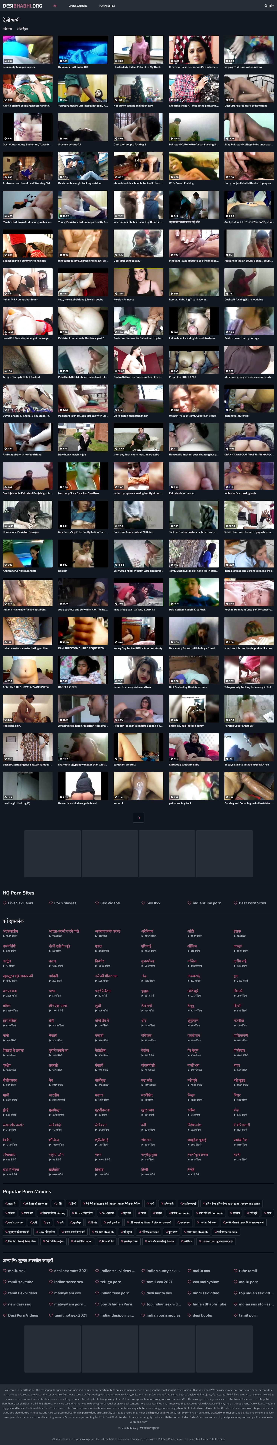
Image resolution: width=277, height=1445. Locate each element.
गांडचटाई (193, 978)
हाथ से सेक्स (11, 1171)
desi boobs (202, 1315)
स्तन (102, 1156)
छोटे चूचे (194, 992)
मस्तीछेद (147, 1097)
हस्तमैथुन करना (197, 1156)
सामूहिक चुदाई (196, 1141)
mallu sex (16, 1270)
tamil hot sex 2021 (70, 1315)
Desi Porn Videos (22, 1315)
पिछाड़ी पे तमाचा (13, 1052)
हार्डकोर (56, 1171)
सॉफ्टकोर (9, 1156)
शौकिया (56, 1141)
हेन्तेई (193, 1171)
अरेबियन (148, 933)
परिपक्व (148, 1037)
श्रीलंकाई (101, 1141)
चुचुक (147, 992)
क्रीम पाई (240, 963)
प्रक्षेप (9, 1067)
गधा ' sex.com (15, 1222)
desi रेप (12, 1203)
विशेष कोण (194, 1127)
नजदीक (240, 1022)
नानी (9, 1037)
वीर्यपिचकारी (242, 1127)
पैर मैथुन (194, 1052)
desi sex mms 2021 (71, 1270)
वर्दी (148, 1127)
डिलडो (240, 992)
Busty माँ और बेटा (84, 1213)
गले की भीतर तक (106, 978)
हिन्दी (148, 1171)
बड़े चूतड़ (241, 1082)
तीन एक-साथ (58, 1007)
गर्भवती (55, 978)
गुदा (241, 978)
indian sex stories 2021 (256, 1304)
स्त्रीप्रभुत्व (149, 1156)
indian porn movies (163, 1315)
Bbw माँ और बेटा (47, 1231)
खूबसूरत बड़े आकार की (18, 978)
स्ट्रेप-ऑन (56, 1156)
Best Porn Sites (252, 903)
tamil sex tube (20, 1281)
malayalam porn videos (72, 1304)
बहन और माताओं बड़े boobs (161, 1241)
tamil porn (248, 1315)
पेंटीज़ (147, 1052)
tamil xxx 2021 (159, 1281)
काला (56, 963)
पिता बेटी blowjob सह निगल (22, 1241)
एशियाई (148, 948)
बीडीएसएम (10, 1082)
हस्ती (240, 1156)
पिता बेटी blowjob (83, 1241)
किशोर (102, 963)
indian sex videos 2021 (118, 1270)
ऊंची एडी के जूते (59, 948)
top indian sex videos (256, 1293)
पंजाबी (102, 1037)
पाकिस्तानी (241, 1037)
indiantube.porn (206, 903)
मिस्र (240, 1097)
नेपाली (56, 1037)
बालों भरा (194, 1067)
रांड (240, 1112)
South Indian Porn (116, 1304)
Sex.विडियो (108, 1213)
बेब (56, 1082)
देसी (56, 1022)
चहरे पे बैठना (103, 992)
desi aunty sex (159, 1293)
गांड (148, 978)
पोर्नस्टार (241, 1052)
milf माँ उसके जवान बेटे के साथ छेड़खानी (245, 1222)
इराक (240, 933)
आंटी (194, 933)
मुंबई (9, 1112)
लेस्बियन (102, 1127)
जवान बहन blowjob (197, 1231)
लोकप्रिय (22, 29)
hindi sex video (205, 1293)
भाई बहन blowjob (104, 1231)
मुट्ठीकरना (102, 1112)
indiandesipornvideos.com (118, 1315)
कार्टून (9, 963)
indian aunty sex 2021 (164, 1270)
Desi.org (22, 5)
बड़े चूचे (194, 1082)
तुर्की (102, 1007)
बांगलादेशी (148, 1067)
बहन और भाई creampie (211, 1213)
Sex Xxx (153, 903)
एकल (102, 948)
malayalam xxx (67, 1293)
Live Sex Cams (20, 903)
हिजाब (102, 1171)
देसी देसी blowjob (55, 1241)
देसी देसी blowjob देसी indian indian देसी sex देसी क (113, 1203)
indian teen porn (114, 1293)
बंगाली (101, 1067)
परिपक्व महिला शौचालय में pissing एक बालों (150, 1222)
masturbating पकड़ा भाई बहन (217, 1241)
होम (55, 5)
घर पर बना (10, 992)
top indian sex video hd (164, 1304)
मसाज (102, 1097)
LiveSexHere (78, 5)
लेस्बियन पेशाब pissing (54, 1213)
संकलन (148, 1141)
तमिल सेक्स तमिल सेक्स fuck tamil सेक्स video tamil (233, 1203)
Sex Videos (110, 903)
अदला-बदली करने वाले (64, 933)
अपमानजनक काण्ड (107, 933)
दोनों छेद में (102, 1022)
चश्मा (55, 992)
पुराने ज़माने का (58, 1052)
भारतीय (57, 1097)
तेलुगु (194, 1007)
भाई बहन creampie (227, 1231)
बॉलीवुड (102, 1082)
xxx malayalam (206, 1281)
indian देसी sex (208, 1222)
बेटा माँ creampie (180, 1213)
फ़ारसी (55, 1067)
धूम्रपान (193, 1022)
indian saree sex (68, 1281)
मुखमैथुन (56, 1112)
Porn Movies (65, 903)
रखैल (193, 1112)
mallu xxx (201, 1270)
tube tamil (247, 1270)
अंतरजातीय (10, 933)
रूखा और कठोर (13, 1127)
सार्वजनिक (240, 1141)
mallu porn (248, 1281)
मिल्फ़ (194, 1097)
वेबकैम (10, 1141)
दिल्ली (240, 1007)
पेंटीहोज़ (102, 1052)
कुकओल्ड (148, 963)
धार (148, 1022)
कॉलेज (194, 963)
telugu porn (110, 1281)
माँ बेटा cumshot (150, 1231)
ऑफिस (193, 948)
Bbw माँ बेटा (108, 1241)
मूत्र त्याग (147, 1112)
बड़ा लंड (148, 1082)
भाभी (10, 1097)
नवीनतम (7, 29)
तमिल (10, 1007)
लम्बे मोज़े (55, 1127)
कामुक (241, 948)
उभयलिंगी (9, 948)
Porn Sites (107, 5)
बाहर (240, 1067)
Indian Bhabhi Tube (209, 1304)
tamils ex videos (22, 1293)
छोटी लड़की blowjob (36, 1203)
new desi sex (19, 1304)
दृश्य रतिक (10, 1022)
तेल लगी (148, 1007)
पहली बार (194, 1037)
